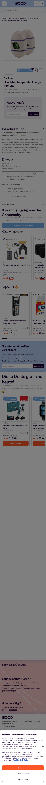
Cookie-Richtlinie (20, 760)
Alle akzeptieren (23, 768)
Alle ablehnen (23, 779)
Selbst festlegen (23, 773)
